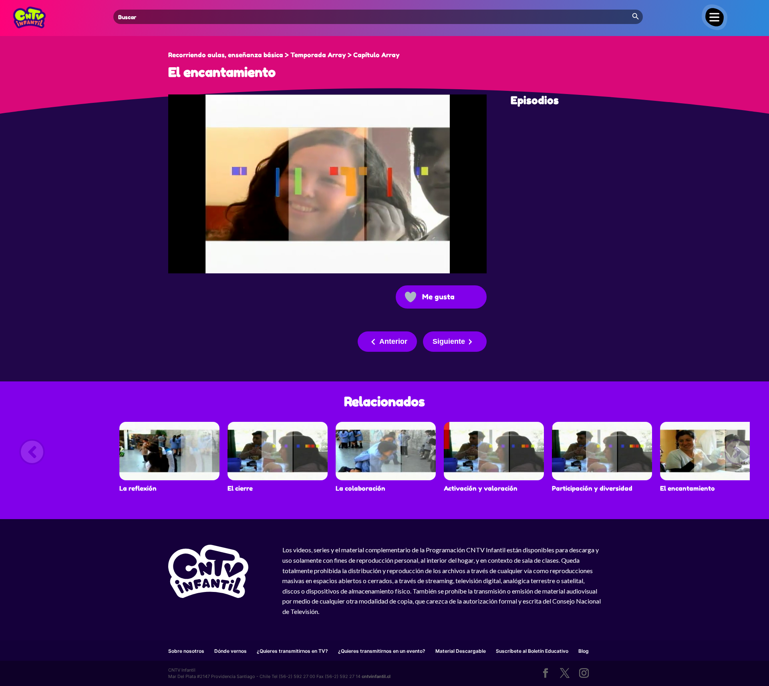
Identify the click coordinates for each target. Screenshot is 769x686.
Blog (583, 651)
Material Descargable (460, 651)
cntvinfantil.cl (376, 676)
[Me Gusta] (411, 297)
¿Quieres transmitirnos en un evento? (381, 651)
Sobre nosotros (186, 651)
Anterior (393, 341)
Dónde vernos (230, 651)
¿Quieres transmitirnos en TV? (292, 651)
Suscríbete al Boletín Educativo (532, 651)
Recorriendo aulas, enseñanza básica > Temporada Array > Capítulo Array (284, 55)
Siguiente (449, 341)
